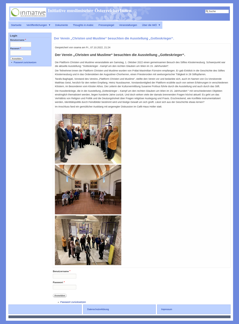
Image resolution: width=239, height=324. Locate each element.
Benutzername (61, 271)
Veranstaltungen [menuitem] (128, 25)
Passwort (58, 282)
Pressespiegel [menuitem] (106, 25)
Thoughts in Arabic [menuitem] (83, 25)
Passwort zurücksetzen (73, 302)
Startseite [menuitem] (16, 25)
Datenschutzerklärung (98, 309)
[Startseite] (28, 16)
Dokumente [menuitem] (61, 25)
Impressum (166, 309)
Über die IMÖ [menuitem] (148, 26)
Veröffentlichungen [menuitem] (35, 26)
